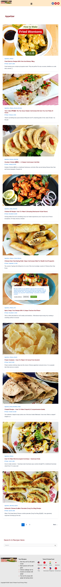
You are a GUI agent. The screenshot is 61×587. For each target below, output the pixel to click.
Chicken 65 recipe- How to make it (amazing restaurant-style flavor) (26, 211)
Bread (11, 406)
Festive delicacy (17, 258)
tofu (15, 307)
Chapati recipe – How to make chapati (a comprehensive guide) (25, 409)
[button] (31, 4)
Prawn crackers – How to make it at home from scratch (22, 360)
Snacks (15, 357)
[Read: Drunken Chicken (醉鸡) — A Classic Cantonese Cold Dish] (30, 140)
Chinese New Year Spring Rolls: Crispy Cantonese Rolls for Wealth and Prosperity (29, 261)
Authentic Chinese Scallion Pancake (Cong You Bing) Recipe (23, 508)
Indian (11, 208)
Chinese (11, 58)
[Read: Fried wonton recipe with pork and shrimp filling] (30, 40)
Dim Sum (20, 108)
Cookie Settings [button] (18, 296)
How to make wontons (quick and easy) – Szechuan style (22, 459)
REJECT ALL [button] (26, 296)
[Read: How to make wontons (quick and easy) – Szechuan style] (30, 437)
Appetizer (7, 58)
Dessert (15, 108)
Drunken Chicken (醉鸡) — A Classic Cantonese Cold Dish (22, 162)
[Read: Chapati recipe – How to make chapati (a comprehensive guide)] (30, 388)
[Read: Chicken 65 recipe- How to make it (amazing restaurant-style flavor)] (30, 190)
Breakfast (15, 406)
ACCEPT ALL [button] (33, 296)
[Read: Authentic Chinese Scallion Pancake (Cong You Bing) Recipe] (30, 487)
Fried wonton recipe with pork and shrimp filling (19, 61)
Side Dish (16, 159)
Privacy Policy (23, 582)
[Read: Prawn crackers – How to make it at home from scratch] (30, 338)
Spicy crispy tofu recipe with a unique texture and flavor (22, 310)
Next (55, 524)
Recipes (11, 159)
